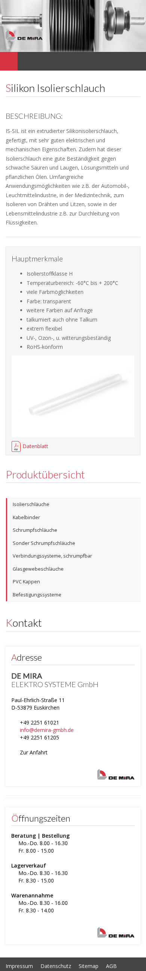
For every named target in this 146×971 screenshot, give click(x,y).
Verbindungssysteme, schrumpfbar (52, 556)
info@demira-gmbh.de (47, 729)
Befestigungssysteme (37, 595)
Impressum (19, 966)
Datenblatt (35, 446)
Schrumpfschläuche (35, 530)
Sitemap (88, 966)
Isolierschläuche (31, 504)
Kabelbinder (26, 517)
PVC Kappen (26, 581)
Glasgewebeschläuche (38, 569)
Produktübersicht (45, 474)
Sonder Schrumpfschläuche (44, 543)
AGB (111, 966)
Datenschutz (55, 966)
